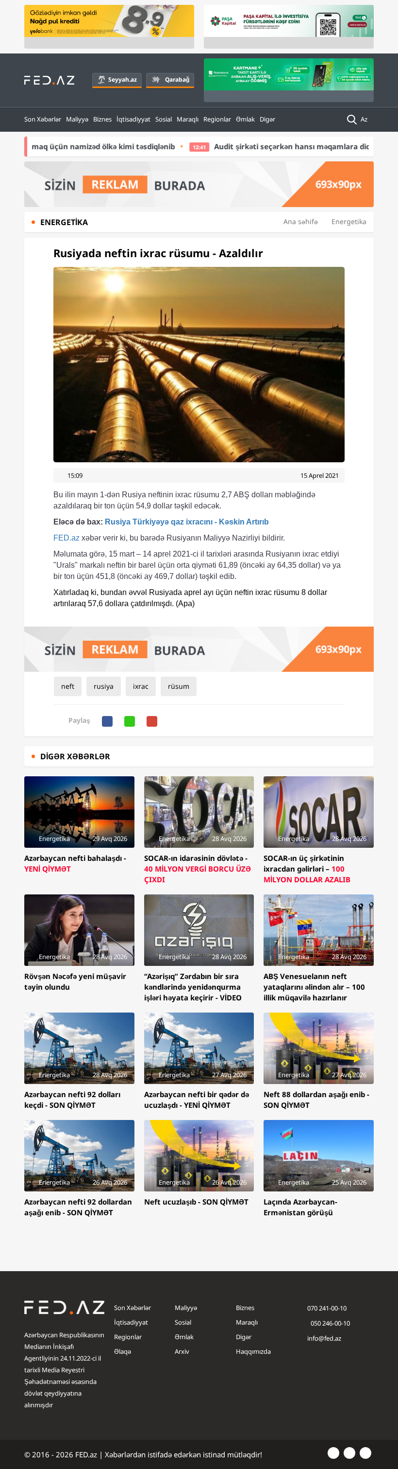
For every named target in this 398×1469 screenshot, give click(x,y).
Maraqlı (188, 119)
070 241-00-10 (327, 1308)
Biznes (102, 119)
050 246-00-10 (329, 1323)
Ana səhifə (300, 221)
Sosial (163, 119)
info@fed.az (324, 1338)
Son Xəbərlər (42, 119)
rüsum (178, 686)
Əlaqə (122, 1351)
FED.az (66, 538)
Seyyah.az (122, 79)
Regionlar (217, 119)
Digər (267, 119)
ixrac (141, 686)
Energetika (349, 221)
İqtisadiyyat (133, 119)
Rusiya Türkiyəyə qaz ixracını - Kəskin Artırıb (161, 522)
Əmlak (245, 119)
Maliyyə (77, 119)
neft (67, 686)
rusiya (104, 686)
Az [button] (365, 119)
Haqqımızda (253, 1351)
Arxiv (182, 1351)
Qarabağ (177, 79)
